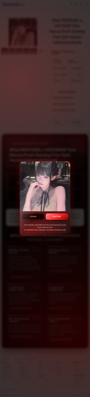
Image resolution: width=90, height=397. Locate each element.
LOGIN (33, 216)
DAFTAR (57, 216)
